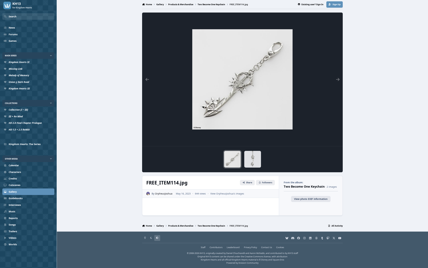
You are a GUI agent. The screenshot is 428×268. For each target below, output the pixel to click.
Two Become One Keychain (304, 186)
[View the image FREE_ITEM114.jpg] (232, 159)
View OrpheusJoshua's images (227, 193)
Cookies (280, 247)
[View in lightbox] (242, 79)
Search (12, 16)
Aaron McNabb (257, 253)
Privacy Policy (250, 247)
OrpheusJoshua (163, 193)
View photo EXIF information (311, 198)
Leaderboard (233, 247)
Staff (203, 247)
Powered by (242, 262)
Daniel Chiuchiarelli (235, 253)
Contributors (216, 247)
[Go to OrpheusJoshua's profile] (148, 193)
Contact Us (266, 247)
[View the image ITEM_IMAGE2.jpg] (252, 159)
